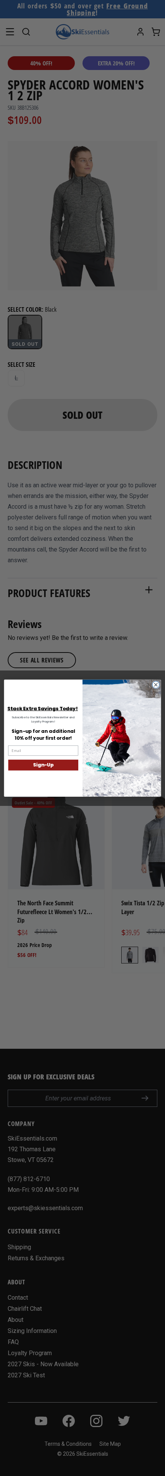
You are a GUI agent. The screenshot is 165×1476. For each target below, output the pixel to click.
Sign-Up (43, 765)
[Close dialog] (155, 684)
